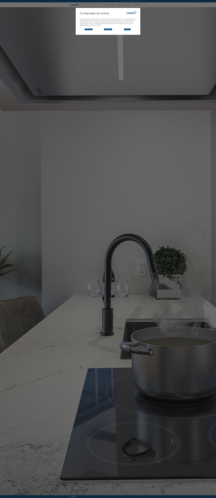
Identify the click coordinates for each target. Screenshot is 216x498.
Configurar (127, 29)
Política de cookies (84, 25)
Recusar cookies (108, 29)
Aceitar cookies (88, 29)
